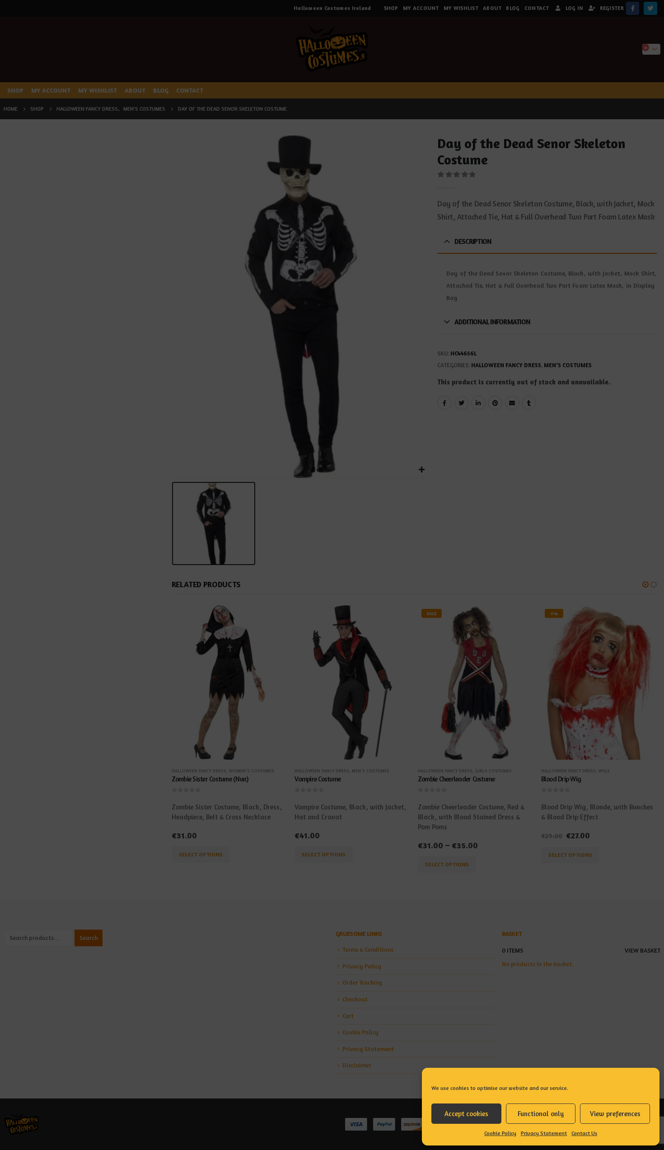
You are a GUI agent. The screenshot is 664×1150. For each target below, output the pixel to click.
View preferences (615, 1113)
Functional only (541, 1113)
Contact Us (584, 1133)
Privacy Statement (544, 1133)
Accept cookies (466, 1113)
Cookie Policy (500, 1133)
